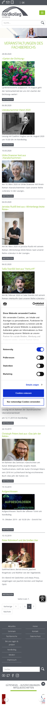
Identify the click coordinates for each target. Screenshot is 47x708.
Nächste (7, 611)
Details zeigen (32, 385)
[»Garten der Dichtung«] (18, 73)
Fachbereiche (11, 636)
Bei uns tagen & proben (11, 643)
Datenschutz (35, 636)
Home (35, 626)
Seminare (12, 631)
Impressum (11, 660)
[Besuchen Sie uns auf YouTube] (3, 675)
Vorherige (8, 606)
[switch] (40, 358)
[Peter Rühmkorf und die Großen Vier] (18, 555)
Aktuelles (12, 626)
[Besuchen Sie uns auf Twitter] (8, 675)
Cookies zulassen (24, 393)
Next (41, 700)
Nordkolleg (11, 649)
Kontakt (35, 631)
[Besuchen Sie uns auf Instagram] (17, 675)
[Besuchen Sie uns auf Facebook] (12, 675)
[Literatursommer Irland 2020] (18, 123)
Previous (6, 700)
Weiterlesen (8, 99)
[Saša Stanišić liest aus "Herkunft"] (18, 282)
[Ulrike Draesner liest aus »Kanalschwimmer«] (18, 171)
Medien (12, 654)
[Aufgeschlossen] (18, 501)
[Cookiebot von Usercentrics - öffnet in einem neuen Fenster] (33, 304)
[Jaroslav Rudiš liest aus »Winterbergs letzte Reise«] (13, 228)
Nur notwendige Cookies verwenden (23, 402)
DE (23, 2)
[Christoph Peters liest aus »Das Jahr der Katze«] (18, 449)
